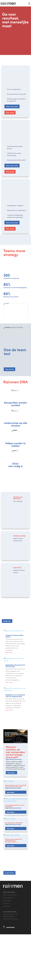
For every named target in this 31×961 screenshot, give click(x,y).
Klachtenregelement (9, 898)
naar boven (10, 927)
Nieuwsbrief (6, 906)
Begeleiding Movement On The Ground (15, 666)
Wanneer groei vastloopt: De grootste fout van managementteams (13, 840)
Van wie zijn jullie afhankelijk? (13, 823)
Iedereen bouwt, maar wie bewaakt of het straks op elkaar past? (15, 785)
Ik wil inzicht (9, 873)
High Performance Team (14, 759)
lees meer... (10, 652)
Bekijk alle (7, 621)
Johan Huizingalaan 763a (10, 914)
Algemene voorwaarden (10, 895)
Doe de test (9, 369)
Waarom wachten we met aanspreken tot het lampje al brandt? (15, 752)
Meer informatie (12, 106)
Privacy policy (7, 900)
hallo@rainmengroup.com (10, 919)
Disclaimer (6, 903)
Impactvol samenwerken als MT (14, 636)
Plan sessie (10, 112)
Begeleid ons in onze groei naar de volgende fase (15, 695)
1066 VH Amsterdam (9, 916)
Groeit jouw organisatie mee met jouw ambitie (15, 805)
